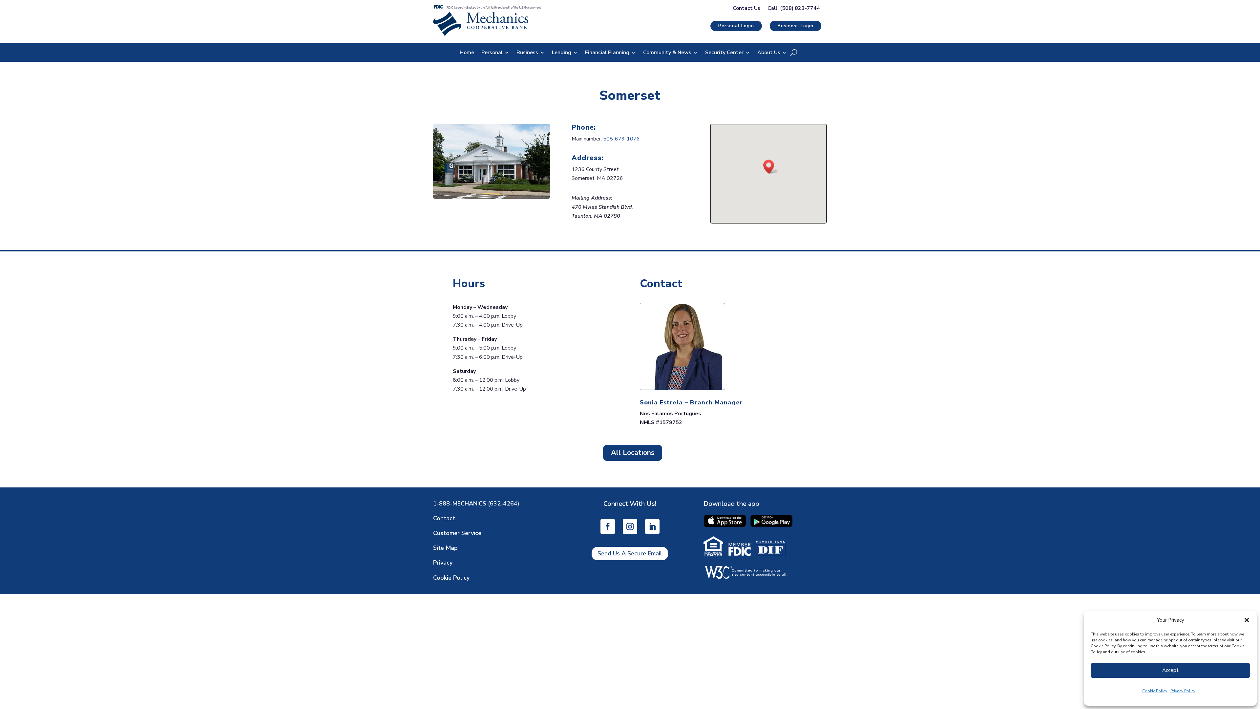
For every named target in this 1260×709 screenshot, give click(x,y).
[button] (1247, 620)
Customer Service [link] (457, 533)
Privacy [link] (442, 563)
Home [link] (467, 53)
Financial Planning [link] (607, 53)
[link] (480, 34)
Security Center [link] (724, 53)
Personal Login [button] (736, 26)
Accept (1170, 670)
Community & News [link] (667, 53)
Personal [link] (492, 53)
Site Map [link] (445, 548)
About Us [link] (768, 53)
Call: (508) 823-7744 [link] (793, 9)
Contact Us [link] (746, 9)
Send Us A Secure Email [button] (630, 553)
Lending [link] (561, 53)
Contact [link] (444, 518)
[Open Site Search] (793, 52)
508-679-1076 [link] (621, 138)
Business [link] (527, 53)
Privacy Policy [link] (1182, 691)
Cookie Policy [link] (1154, 691)
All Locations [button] (632, 452)
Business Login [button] (795, 26)
